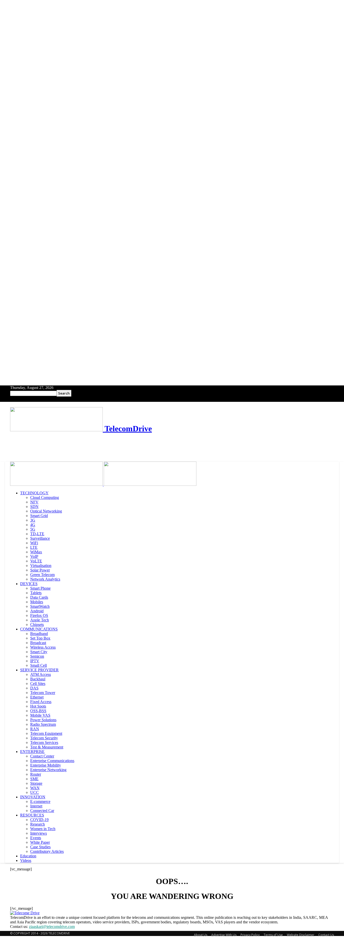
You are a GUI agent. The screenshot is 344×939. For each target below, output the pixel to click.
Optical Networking (46, 511)
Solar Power (40, 570)
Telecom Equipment (46, 733)
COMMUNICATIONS (39, 629)
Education (28, 856)
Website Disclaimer (300, 935)
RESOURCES (32, 815)
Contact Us (326, 935)
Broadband (39, 633)
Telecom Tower (42, 692)
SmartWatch (40, 606)
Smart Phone (40, 588)
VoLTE (36, 561)
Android (37, 611)
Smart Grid (39, 515)
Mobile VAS (40, 715)
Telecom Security (44, 738)
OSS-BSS (38, 711)
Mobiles (36, 602)
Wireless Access (43, 647)
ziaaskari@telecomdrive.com (52, 926)
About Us (200, 935)
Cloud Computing (44, 497)
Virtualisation (40, 565)
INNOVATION (32, 797)
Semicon (37, 656)
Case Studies (40, 847)
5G (32, 529)
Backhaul (37, 679)
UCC (34, 792)
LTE (34, 547)
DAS (34, 688)
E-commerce (40, 801)
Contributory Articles (47, 851)
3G (32, 520)
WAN (35, 788)
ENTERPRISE (32, 751)
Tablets (36, 593)
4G (32, 525)
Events (35, 838)
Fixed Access (40, 702)
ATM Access (40, 674)
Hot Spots (38, 706)
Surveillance (40, 538)
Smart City (38, 652)
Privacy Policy (250, 935)
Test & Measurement (46, 747)
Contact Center (42, 756)
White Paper (40, 842)
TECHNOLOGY (34, 493)
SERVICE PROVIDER (39, 670)
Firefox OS (39, 615)
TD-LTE (37, 534)
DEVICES (29, 584)
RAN (34, 729)
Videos (25, 860)
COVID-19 (39, 819)
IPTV (34, 661)
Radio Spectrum (43, 724)
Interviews (38, 833)
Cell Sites (37, 683)
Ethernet (37, 697)
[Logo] (57, 484)
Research (37, 824)
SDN (34, 506)
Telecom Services (44, 742)
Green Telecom (42, 574)
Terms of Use (273, 935)
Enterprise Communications (52, 761)
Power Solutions (43, 720)
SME (34, 779)
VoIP (34, 556)
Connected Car (42, 810)
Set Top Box (40, 638)
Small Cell (38, 665)
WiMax (36, 552)
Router (35, 774)
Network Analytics (45, 579)
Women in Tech (42, 829)
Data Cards (39, 597)
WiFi (34, 543)
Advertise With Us (223, 935)
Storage (36, 783)
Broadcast (38, 643)
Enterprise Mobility (45, 765)
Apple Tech (39, 620)
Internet (36, 806)
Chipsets (37, 624)
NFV (34, 502)
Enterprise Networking (48, 770)
